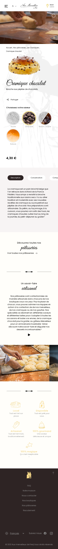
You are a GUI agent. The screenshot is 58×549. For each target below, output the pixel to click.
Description (15, 177)
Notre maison (29, 490)
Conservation (36, 177)
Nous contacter (29, 495)
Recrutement (29, 510)
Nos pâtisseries (29, 505)
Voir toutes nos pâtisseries (20, 253)
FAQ (29, 485)
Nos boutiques (29, 500)
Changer (52, 6)
